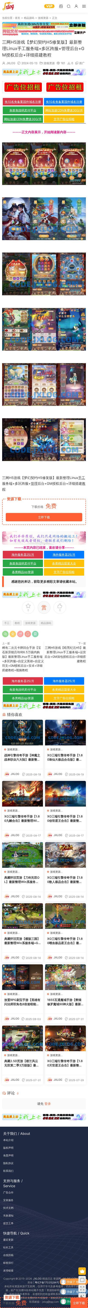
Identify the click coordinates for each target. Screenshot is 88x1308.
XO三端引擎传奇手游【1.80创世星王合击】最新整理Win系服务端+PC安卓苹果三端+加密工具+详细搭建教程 (65, 818)
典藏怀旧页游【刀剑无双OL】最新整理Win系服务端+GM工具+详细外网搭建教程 (22, 880)
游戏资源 (49, 63)
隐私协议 (8, 1163)
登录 (47, 1104)
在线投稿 (8, 1255)
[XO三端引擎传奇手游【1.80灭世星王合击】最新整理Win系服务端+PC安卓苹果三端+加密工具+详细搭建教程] (65, 1038)
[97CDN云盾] (44, 25)
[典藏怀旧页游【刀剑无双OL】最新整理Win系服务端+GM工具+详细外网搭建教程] (22, 855)
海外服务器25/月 (23, 554)
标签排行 (8, 1262)
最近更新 (8, 1239)
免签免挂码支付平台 (22, 110)
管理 (34, 483)
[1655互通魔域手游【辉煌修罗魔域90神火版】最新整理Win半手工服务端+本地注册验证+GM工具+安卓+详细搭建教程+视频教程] (65, 977)
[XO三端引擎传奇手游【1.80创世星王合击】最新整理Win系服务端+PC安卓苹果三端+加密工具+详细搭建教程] (65, 794)
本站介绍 (8, 1140)
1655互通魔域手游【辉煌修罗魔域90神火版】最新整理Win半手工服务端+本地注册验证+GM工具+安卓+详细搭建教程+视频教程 (65, 1002)
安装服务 (8, 1200)
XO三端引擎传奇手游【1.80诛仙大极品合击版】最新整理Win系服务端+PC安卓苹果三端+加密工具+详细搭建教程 (65, 757)
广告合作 (8, 1192)
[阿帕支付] (44, 32)
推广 (82, 63)
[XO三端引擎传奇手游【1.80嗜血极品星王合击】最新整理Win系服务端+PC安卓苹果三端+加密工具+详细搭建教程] (65, 916)
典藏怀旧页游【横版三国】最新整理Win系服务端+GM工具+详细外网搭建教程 (22, 941)
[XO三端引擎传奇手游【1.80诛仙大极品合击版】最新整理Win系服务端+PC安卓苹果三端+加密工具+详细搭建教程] (65, 732)
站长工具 (8, 1247)
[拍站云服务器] (44, 72)
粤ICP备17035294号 (47, 1282)
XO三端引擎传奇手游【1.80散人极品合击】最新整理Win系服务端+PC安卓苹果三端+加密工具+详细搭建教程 (65, 880)
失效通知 (8, 1215)
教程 (17, 623)
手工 (81, 478)
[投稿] (61, 6)
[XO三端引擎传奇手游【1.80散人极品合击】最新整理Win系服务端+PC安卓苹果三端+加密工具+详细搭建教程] (65, 855)
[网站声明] (44, 537)
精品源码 (46, 623)
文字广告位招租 (64, 119)
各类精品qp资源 (23, 572)
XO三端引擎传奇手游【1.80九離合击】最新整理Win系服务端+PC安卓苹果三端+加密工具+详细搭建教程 (22, 818)
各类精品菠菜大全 (64, 563)
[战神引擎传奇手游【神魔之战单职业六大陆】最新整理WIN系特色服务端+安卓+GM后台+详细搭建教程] (22, 732)
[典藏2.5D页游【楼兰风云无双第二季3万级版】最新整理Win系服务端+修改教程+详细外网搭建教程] (22, 1038)
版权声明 (8, 1147)
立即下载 (44, 517)
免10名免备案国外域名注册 (23, 101)
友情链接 (8, 1270)
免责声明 (8, 1155)
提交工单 (8, 1223)
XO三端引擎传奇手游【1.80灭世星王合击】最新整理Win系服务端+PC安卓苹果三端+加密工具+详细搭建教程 (65, 1063)
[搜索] (68, 6)
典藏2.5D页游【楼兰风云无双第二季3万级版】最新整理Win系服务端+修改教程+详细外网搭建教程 (21, 1063)
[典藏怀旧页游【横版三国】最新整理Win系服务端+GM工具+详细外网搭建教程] (22, 916)
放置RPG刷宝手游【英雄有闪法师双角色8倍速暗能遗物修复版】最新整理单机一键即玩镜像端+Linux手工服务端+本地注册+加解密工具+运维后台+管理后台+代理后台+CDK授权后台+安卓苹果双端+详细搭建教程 (22, 1002)
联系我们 (8, 1170)
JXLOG (10, 63)
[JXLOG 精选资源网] (8, 6)
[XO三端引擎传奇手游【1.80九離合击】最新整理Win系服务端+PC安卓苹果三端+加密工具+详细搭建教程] (22, 794)
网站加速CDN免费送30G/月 (64, 110)
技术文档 (8, 1207)
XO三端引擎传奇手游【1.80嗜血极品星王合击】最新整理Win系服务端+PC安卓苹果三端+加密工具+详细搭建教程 (65, 941)
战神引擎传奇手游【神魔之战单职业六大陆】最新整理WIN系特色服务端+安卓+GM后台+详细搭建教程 (22, 757)
